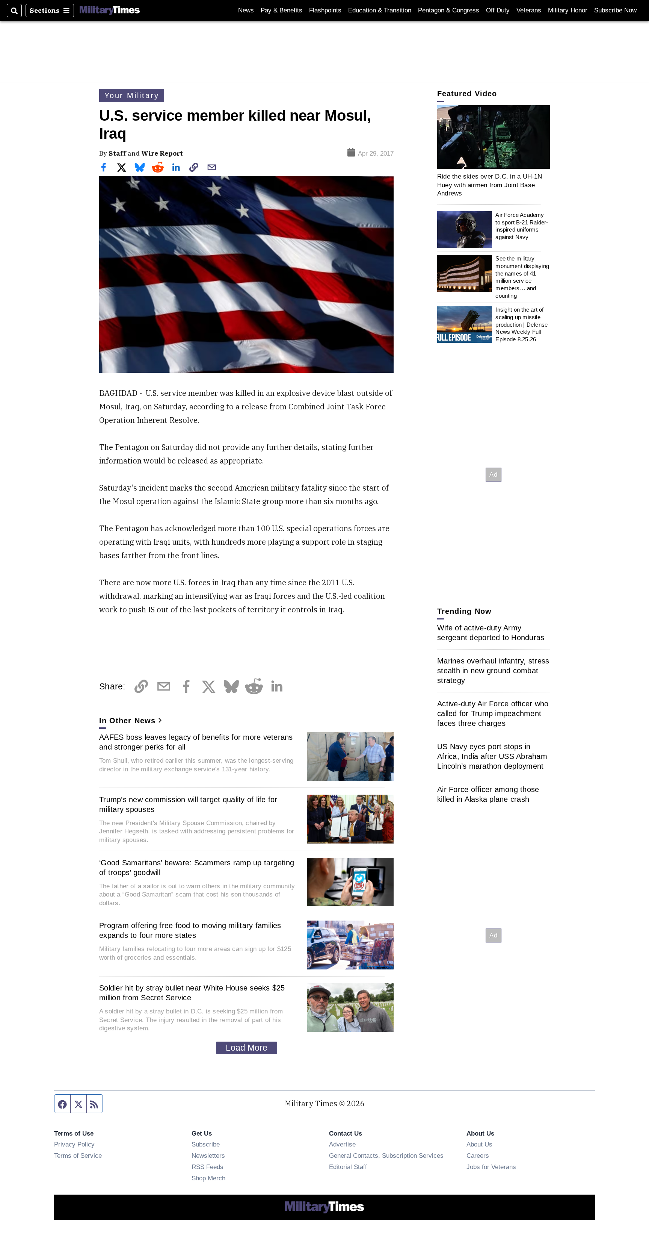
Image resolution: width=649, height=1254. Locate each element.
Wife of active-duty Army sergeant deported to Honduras (490, 633)
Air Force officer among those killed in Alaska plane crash (488, 794)
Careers (477, 1155)
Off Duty (498, 10)
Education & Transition (379, 10)
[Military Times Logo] (110, 10)
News (246, 10)
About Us (479, 1144)
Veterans (528, 10)
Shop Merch (208, 1178)
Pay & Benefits (281, 10)
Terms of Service (78, 1155)
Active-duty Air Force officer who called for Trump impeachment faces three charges (492, 713)
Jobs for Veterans (491, 1167)
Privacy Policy (74, 1144)
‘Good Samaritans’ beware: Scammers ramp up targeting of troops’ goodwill (196, 868)
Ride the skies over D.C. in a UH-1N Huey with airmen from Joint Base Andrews (489, 185)
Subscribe (206, 1144)
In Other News (127, 720)
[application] (493, 137)
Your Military (131, 95)
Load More (246, 1048)
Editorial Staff (348, 1167)
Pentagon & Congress (448, 10)
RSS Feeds (207, 1167)
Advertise (342, 1144)
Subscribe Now (615, 10)
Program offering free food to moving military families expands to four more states (190, 930)
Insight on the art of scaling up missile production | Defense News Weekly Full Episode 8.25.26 (521, 324)
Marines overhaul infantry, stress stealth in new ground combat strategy (493, 671)
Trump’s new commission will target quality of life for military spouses (188, 804)
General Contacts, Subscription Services (386, 1155)
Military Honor (567, 10)
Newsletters (208, 1155)
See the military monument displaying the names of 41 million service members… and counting (522, 276)
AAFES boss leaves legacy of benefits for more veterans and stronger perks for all (196, 742)
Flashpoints (325, 10)
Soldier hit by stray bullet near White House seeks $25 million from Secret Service (192, 993)
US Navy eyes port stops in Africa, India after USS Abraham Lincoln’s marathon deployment (492, 756)
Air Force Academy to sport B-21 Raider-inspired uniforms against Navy (521, 226)
